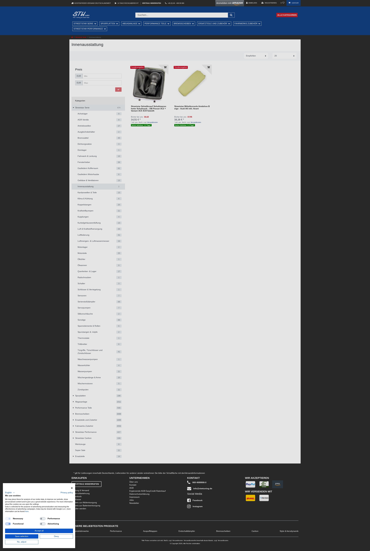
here (27, 511)
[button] (10, 492)
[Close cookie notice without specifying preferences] (72, 488)
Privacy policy (67, 493)
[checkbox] (8, 518)
